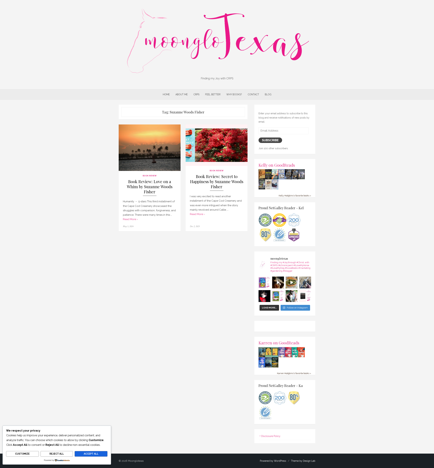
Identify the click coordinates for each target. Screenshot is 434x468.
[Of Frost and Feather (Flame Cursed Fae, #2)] (295, 178)
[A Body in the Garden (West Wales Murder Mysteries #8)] (275, 367)
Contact (253, 94)
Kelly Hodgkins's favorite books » (295, 195)
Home (166, 94)
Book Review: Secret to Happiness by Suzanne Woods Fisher (216, 181)
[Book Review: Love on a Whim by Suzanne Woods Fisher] (150, 147)
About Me (181, 94)
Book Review (150, 176)
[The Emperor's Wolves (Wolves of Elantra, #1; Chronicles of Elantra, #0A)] (268, 188)
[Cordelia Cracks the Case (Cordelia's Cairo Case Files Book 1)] (268, 356)
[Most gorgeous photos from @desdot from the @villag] (264, 296)
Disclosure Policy (270, 436)
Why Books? (234, 94)
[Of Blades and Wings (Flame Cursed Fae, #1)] (288, 178)
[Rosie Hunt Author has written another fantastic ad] (278, 296)
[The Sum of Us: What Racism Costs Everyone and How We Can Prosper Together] (275, 178)
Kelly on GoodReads (277, 165)
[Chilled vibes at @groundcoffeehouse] (305, 282)
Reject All (57, 453)
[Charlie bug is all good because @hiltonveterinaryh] (278, 282)
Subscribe (270, 140)
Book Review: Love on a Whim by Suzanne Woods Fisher (149, 186)
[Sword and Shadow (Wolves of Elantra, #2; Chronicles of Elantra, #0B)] (275, 188)
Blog (268, 94)
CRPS (196, 94)
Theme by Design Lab (303, 461)
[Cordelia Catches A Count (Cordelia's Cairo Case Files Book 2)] (275, 356)
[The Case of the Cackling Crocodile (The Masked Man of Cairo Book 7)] (262, 179)
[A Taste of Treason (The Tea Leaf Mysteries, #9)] (262, 367)
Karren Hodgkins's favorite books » (294, 373)
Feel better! (213, 94)
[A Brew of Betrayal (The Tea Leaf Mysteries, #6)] (288, 356)
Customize (22, 453)
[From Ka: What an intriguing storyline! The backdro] (264, 282)
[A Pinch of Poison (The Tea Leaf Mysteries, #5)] (281, 356)
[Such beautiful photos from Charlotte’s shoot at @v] (292, 296)
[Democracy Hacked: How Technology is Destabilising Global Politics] (268, 178)
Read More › (130, 219)
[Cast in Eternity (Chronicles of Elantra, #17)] (301, 178)
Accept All (91, 453)
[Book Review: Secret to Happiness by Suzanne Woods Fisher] (217, 145)
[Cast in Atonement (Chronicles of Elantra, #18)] (262, 188)
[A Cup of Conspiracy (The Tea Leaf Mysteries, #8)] (301, 356)
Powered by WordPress (273, 461)
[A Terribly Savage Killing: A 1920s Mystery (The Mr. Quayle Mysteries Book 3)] (268, 367)
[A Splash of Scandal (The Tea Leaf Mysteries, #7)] (295, 356)
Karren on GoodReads (279, 342)
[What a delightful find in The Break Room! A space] (292, 282)
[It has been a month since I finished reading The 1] (305, 296)
